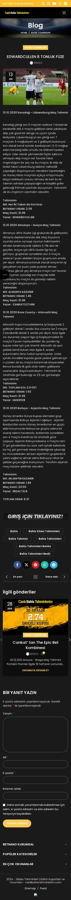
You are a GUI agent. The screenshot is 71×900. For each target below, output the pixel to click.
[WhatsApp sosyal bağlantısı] (60, 3)
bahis (14, 531)
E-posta (9, 773)
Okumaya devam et (35, 670)
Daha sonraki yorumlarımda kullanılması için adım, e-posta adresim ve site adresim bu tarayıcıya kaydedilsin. (34, 809)
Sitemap (30, 888)
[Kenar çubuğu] (4, 274)
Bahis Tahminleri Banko (35, 546)
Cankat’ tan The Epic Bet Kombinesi (36, 645)
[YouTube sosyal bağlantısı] (54, 3)
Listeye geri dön (35, 577)
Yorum (8, 713)
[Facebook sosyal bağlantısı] (17, 565)
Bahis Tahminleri (40, 32)
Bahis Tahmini (18, 539)
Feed (43, 888)
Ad (6, 757)
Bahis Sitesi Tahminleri (44, 531)
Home (24, 32)
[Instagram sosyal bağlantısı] (48, 3)
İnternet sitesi (12, 789)
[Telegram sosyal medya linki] (65, 3)
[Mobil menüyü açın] (64, 13)
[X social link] (43, 3)
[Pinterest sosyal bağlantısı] (35, 565)
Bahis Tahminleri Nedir (35, 554)
